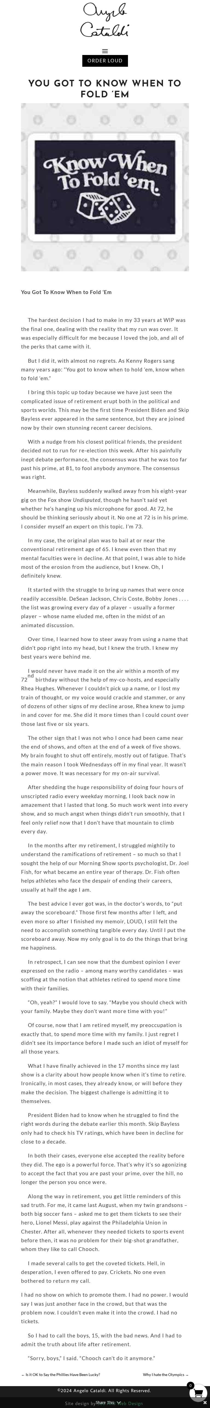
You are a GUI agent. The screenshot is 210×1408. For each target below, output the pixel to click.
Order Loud (105, 60)
